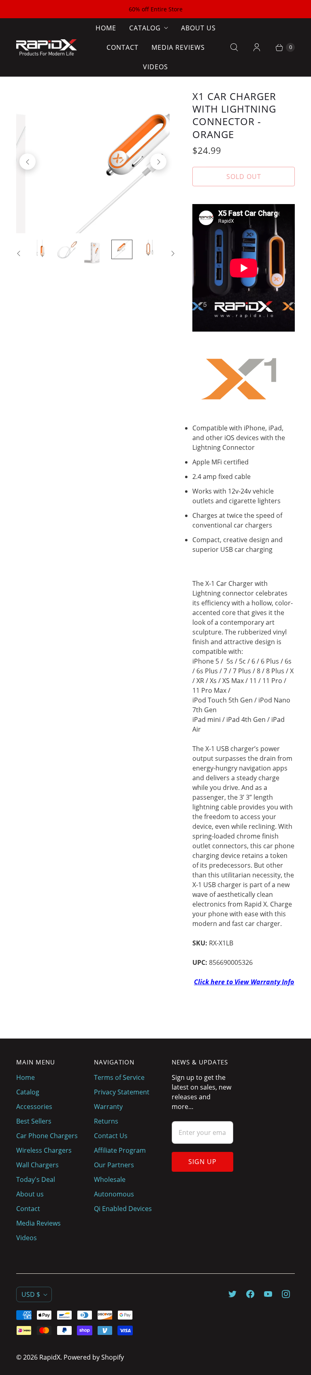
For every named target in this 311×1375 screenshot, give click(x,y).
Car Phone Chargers (47, 1135)
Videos (155, 66)
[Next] (158, 161)
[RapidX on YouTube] (268, 1294)
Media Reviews (178, 47)
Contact (122, 47)
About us (198, 27)
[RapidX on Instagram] (286, 1294)
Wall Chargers (37, 1164)
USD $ (30, 1294)
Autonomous (114, 1194)
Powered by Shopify (94, 1357)
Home (106, 27)
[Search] (234, 47)
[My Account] (256, 47)
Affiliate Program (120, 1150)
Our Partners (114, 1164)
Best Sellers (33, 1121)
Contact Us (111, 1135)
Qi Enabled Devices (123, 1208)
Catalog (145, 27)
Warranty (108, 1106)
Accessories (34, 1106)
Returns (106, 1121)
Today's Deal (35, 1179)
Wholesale (110, 1179)
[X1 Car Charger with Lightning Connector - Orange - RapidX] (93, 161)
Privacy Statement (121, 1092)
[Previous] (27, 161)
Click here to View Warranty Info (244, 981)
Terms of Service (119, 1077)
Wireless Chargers (44, 1150)
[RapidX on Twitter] (232, 1294)
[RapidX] (46, 47)
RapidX (49, 1357)
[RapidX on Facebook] (250, 1294)
